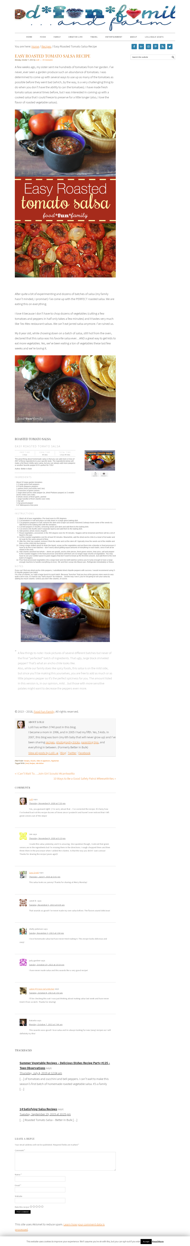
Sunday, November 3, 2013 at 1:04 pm (46, 933)
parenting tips (90, 742)
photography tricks (68, 742)
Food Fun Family (95, 15)
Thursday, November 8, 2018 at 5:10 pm (47, 838)
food (27, 763)
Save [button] (95, 476)
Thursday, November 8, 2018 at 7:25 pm (47, 803)
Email (18, 1185)
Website (18, 1196)
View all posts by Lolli (43, 753)
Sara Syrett (34, 872)
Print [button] (104, 476)
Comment (20, 1150)
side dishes (40, 763)
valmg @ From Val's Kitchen (41, 989)
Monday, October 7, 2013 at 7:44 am (45, 1024)
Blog (63, 753)
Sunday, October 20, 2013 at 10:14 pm (46, 964)
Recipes (27, 761)
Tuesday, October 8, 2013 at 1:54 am (46, 993)
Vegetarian (55, 761)
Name (18, 1174)
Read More (158, 1241)
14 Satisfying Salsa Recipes (38, 1109)
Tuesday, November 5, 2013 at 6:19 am (47, 905)
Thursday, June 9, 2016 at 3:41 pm (44, 876)
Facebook (84, 753)
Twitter (72, 753)
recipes (50, 742)
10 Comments (47, 60)
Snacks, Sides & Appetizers (40, 761)
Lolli (31, 799)
